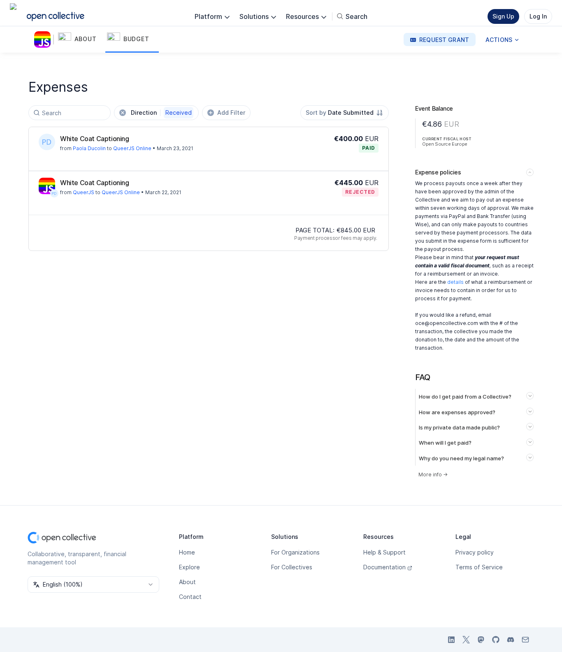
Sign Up (503, 16)
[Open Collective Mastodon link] (481, 639)
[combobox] (344, 112)
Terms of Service (479, 567)
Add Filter (231, 112)
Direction (161, 112)
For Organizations (295, 552)
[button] (80, 39)
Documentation (384, 567)
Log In (538, 16)
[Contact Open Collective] (525, 639)
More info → (433, 474)
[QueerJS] (47, 186)
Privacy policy (474, 552)
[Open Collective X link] (466, 639)
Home (187, 552)
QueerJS (83, 192)
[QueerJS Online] (44, 39)
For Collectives (291, 567)
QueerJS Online (132, 148)
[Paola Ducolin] (47, 142)
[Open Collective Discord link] (510, 639)
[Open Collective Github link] (496, 639)
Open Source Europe (444, 144)
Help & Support (384, 552)
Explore (189, 567)
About (187, 581)
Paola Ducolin (89, 148)
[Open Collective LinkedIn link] (451, 639)
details (455, 282)
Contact (190, 596)
